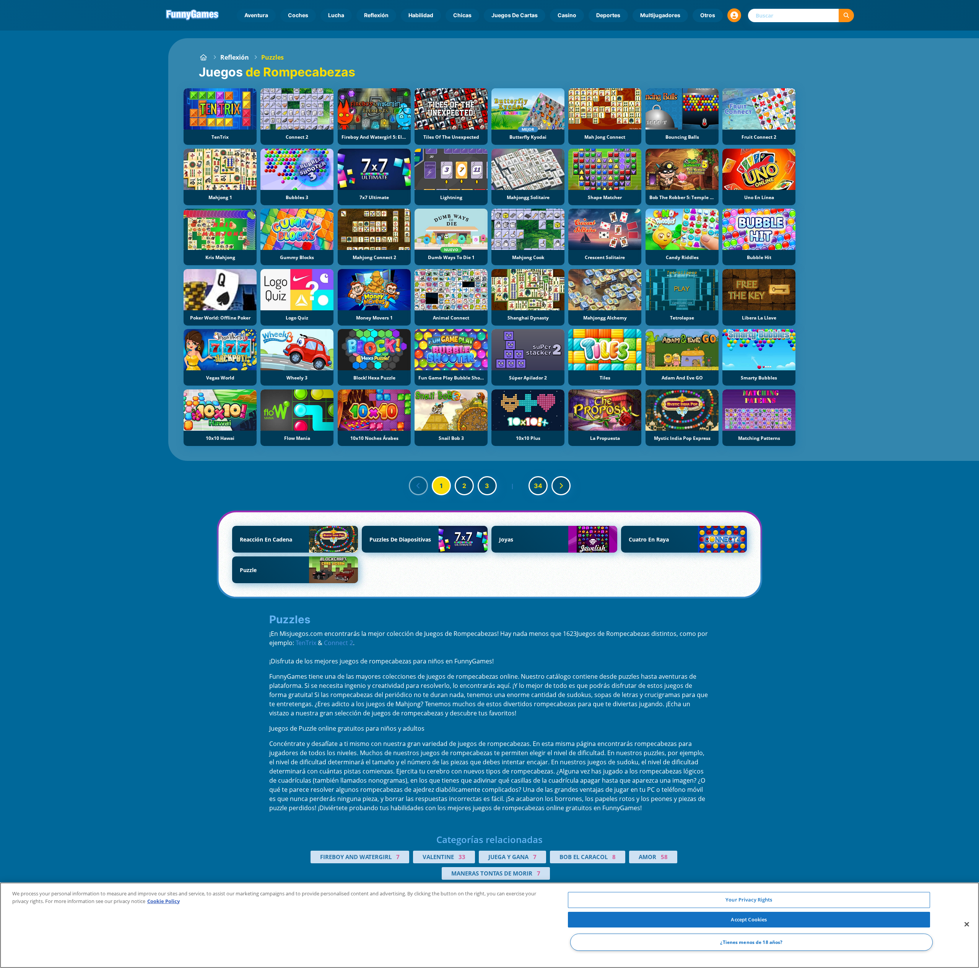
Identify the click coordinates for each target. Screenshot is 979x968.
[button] (734, 15)
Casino (567, 15)
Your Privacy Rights (748, 899)
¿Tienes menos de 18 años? (751, 942)
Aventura (256, 15)
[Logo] (192, 15)
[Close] (966, 924)
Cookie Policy (163, 901)
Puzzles (272, 57)
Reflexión (376, 15)
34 (538, 486)
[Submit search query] (846, 15)
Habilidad (420, 15)
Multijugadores (660, 15)
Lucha (336, 15)
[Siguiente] (561, 485)
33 (462, 857)
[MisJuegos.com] (203, 57)
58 (664, 857)
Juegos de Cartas (514, 15)
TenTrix (306, 643)
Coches (298, 15)
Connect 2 (338, 643)
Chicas (462, 15)
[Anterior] (418, 485)
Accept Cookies (749, 919)
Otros (707, 15)
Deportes (608, 15)
